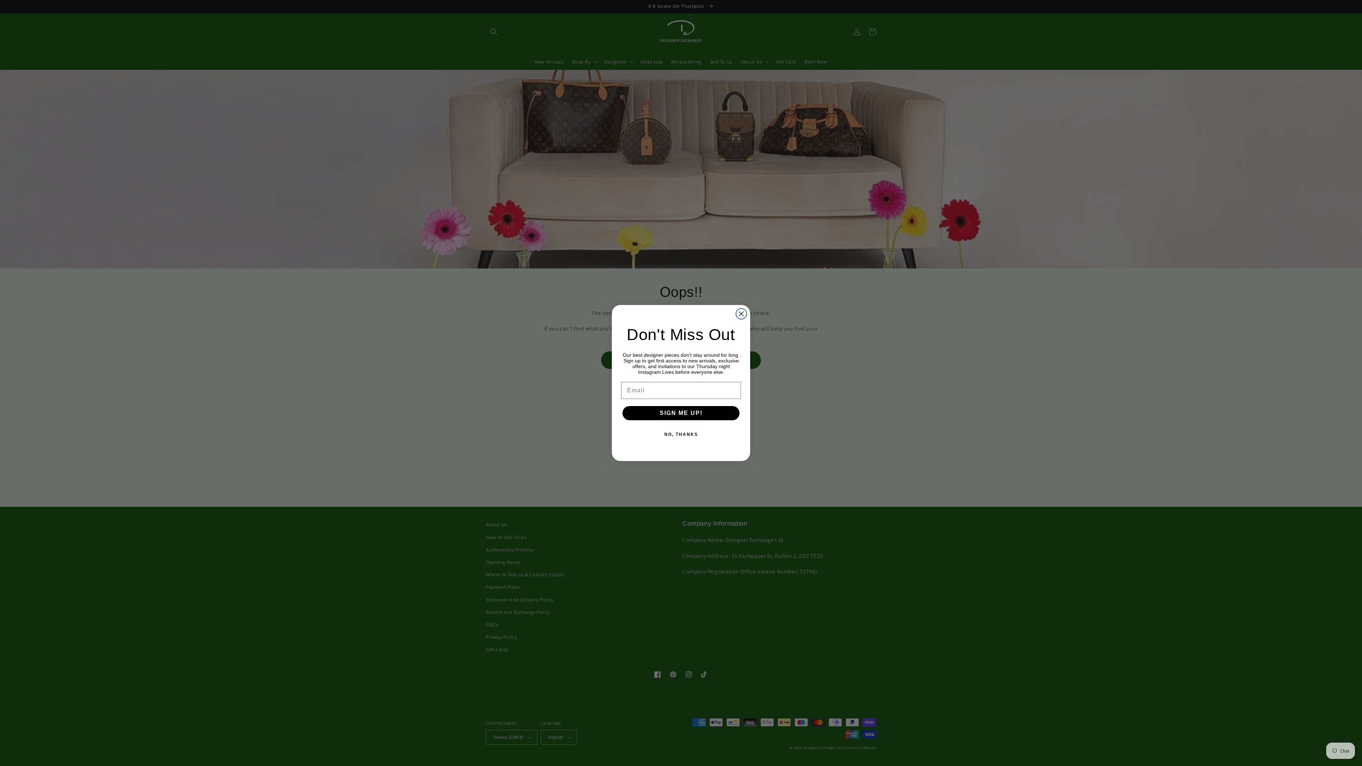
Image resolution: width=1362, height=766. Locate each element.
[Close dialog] (741, 314)
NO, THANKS (681, 434)
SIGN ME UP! (681, 413)
